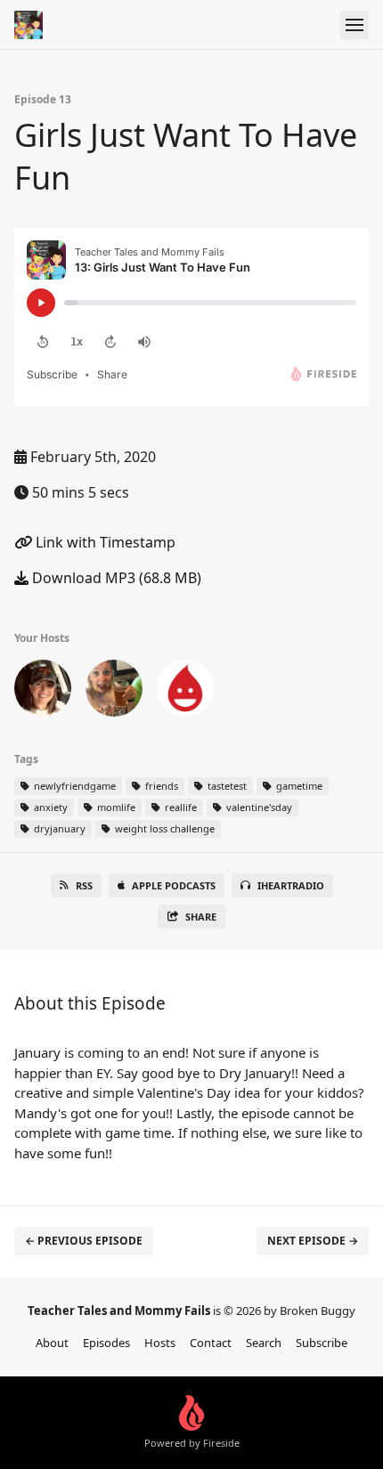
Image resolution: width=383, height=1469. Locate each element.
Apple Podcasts (174, 885)
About (52, 1343)
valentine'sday (258, 807)
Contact (211, 1343)
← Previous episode (84, 1240)
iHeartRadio (290, 885)
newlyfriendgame (73, 785)
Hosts (159, 1343)
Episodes (106, 1343)
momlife (114, 807)
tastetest (226, 785)
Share (200, 916)
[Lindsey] (114, 692)
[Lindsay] (42, 692)
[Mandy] (185, 692)
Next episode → (312, 1240)
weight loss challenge (163, 828)
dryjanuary (58, 828)
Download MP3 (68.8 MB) (115, 578)
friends (160, 785)
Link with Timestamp (103, 542)
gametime (297, 785)
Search (263, 1343)
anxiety (49, 807)
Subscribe (321, 1343)
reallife (179, 807)
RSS (84, 885)
